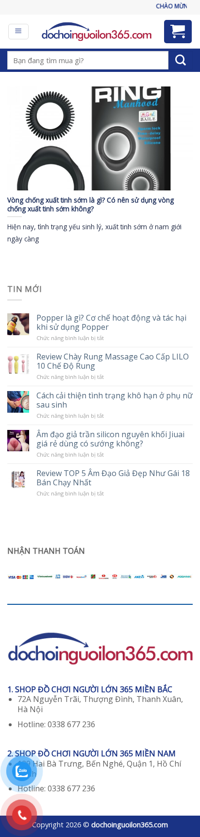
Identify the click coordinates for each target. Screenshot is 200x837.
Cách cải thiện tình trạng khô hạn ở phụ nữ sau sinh (114, 400)
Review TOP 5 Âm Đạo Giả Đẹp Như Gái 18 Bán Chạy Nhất (113, 478)
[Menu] (18, 31)
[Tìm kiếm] (180, 60)
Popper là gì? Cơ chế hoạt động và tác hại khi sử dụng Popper (111, 322)
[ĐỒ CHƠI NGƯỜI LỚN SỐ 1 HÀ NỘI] (96, 32)
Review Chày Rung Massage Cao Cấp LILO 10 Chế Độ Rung (112, 361)
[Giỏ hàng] (178, 31)
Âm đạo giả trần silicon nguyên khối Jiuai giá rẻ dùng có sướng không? (110, 439)
